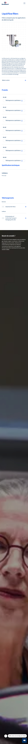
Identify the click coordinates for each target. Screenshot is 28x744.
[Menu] (24, 3)
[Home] (5, 3)
